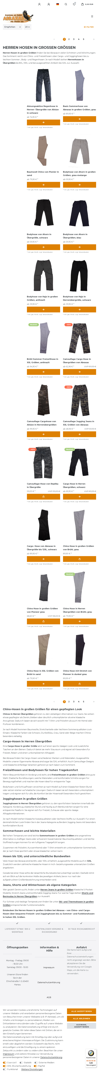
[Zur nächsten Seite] (91, 39)
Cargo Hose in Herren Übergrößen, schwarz (74, 485)
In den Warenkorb (43, 497)
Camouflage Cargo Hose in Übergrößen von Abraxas (77, 361)
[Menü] (95, 1050)
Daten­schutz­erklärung (51, 1057)
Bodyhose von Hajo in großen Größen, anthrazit (42, 298)
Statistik (28, 1062)
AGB (49, 997)
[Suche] (66, 4)
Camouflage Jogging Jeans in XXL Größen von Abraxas (78, 423)
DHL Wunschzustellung (19, 1066)
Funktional (12, 1069)
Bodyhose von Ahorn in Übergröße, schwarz (39, 236)
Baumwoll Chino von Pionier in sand (43, 173)
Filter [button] (90, 27)
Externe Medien (46, 1062)
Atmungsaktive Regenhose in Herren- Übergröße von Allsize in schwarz (43, 109)
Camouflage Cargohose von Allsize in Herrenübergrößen (42, 423)
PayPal (41, 1066)
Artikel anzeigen (43, 122)
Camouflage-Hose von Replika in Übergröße (42, 485)
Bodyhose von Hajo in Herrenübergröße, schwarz (77, 298)
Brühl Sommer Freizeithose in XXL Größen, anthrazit (42, 361)
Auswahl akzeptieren (81, 1026)
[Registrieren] (49, 4)
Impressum (8, 1054)
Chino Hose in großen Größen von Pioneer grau (42, 610)
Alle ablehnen (81, 1018)
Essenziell (12, 1062)
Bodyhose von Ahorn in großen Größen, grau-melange (79, 173)
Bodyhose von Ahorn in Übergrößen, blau (75, 236)
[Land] (57, 4)
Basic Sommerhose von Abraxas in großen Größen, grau (79, 108)
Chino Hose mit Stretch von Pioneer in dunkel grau (77, 672)
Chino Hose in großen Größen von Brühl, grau (78, 548)
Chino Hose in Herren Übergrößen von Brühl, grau (77, 610)
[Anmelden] (39, 4)
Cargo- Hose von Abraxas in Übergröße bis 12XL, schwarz (42, 548)
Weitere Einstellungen (32, 1069)
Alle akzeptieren (81, 1011)
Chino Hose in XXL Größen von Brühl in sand (43, 672)
